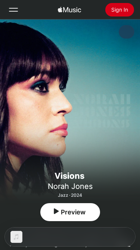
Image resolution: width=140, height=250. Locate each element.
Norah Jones (70, 186)
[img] (69, 9)
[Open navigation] (13, 9)
